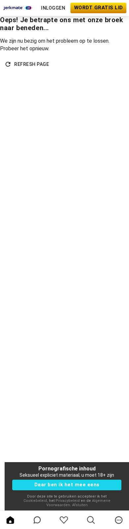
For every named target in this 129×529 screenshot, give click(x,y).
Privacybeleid (68, 501)
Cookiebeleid (35, 501)
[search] (91, 520)
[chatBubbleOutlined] (37, 520)
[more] (118, 520)
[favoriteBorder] (64, 520)
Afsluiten (80, 505)
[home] (10, 520)
